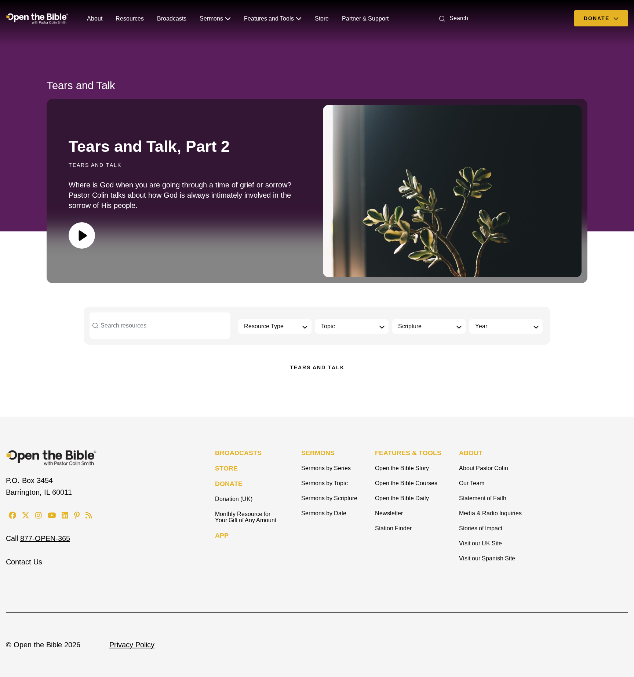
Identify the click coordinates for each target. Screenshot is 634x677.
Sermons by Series (326, 468)
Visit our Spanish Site (487, 558)
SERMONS (318, 453)
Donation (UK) (233, 499)
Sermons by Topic (324, 483)
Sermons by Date (323, 513)
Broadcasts (171, 18)
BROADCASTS (238, 453)
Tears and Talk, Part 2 (149, 146)
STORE (226, 468)
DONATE (229, 483)
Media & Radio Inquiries (490, 513)
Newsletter (389, 513)
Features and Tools (269, 18)
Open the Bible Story (402, 468)
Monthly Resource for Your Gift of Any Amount (245, 517)
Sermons (211, 18)
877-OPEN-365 (45, 538)
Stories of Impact (480, 528)
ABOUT (470, 453)
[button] (452, 18)
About (94, 18)
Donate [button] (598, 18)
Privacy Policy (131, 645)
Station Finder (393, 528)
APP (222, 535)
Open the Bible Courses (406, 483)
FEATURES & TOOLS (408, 453)
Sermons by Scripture (329, 498)
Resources (130, 18)
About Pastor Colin (483, 468)
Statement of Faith (482, 498)
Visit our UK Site (480, 543)
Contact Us (24, 562)
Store (322, 18)
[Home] (37, 18)
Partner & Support (365, 18)
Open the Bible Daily (402, 498)
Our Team (471, 483)
